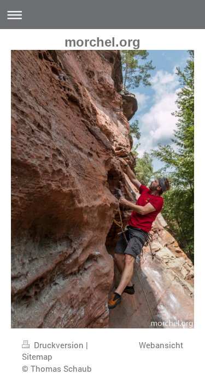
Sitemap (37, 356)
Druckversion (59, 344)
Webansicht (161, 344)
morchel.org (102, 42)
